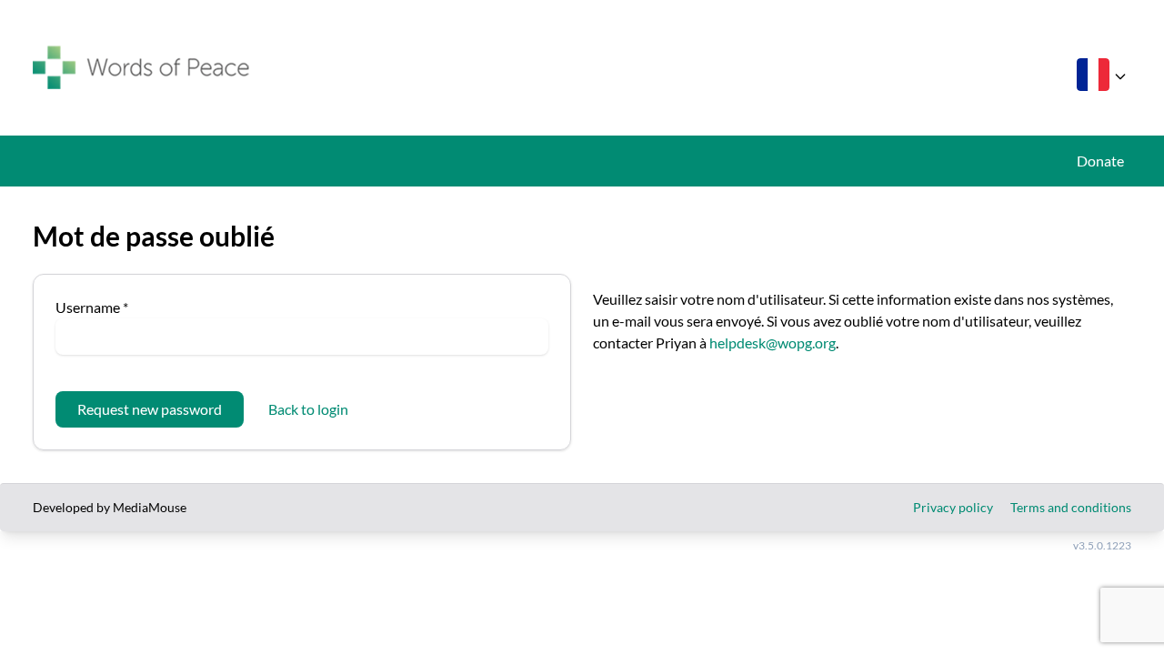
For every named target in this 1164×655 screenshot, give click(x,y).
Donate (1100, 160)
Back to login (308, 409)
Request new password (149, 409)
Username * (91, 307)
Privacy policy (953, 507)
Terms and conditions (1070, 507)
